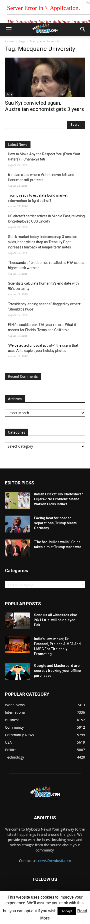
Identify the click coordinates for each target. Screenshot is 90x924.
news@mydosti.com (54, 860)
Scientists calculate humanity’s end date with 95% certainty (43, 286)
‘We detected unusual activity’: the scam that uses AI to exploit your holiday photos (43, 348)
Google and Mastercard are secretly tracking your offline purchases (57, 671)
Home (9, 41)
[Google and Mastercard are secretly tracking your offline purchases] (17, 671)
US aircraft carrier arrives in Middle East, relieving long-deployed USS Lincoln (46, 218)
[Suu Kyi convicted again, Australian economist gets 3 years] (45, 77)
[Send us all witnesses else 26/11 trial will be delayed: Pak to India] (17, 621)
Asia (9, 94)
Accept (67, 911)
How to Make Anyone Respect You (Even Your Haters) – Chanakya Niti (44, 156)
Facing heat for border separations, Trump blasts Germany (55, 523)
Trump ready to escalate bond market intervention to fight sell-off (38, 198)
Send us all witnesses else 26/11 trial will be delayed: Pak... (55, 620)
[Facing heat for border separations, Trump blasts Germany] (17, 524)
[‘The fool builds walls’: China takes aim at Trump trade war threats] (17, 548)
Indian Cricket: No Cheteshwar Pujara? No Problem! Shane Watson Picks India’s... (58, 499)
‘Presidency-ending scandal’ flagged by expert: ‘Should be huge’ (44, 306)
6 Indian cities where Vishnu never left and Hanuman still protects (41, 177)
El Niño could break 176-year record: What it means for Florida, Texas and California (42, 327)
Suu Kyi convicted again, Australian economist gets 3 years (44, 106)
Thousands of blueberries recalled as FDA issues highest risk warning (46, 265)
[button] (83, 29)
